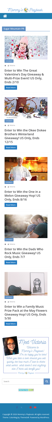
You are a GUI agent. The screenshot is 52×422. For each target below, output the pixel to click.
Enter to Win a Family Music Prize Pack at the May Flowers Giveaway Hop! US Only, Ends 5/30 (26, 312)
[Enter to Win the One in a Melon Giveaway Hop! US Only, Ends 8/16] (26, 169)
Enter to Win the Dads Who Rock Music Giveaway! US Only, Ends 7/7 (24, 253)
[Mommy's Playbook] (5, 16)
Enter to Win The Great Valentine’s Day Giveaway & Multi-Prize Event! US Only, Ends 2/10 (24, 76)
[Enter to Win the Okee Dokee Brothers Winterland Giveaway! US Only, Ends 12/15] (26, 108)
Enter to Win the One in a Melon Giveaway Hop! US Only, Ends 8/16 (23, 195)
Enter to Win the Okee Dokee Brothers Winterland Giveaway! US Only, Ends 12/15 (25, 136)
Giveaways (9, 61)
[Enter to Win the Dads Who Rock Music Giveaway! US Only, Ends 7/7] (26, 226)
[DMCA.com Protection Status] (26, 390)
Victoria (12, 65)
